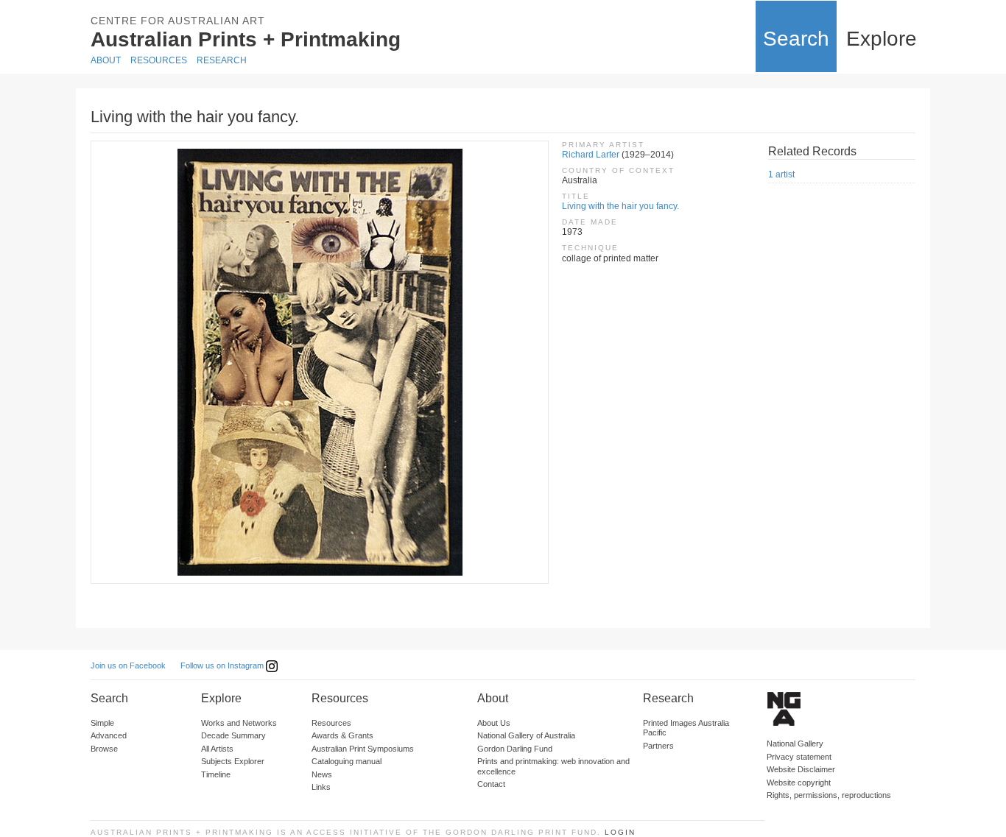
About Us (493, 722)
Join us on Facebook (128, 665)
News (322, 774)
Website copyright (799, 782)
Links (321, 787)
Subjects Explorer (232, 761)
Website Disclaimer (801, 769)
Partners (658, 745)
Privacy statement (799, 756)
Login (620, 832)
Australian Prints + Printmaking (246, 39)
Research (222, 60)
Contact (491, 784)
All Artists (217, 748)
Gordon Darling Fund (514, 748)
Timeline (216, 774)
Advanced (109, 735)
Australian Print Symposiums (363, 748)
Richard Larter (590, 154)
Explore (881, 38)
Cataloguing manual (346, 761)
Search (796, 38)
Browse (104, 748)
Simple (102, 722)
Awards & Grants (342, 735)
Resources (158, 60)
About (106, 60)
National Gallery (795, 743)
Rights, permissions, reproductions (829, 795)
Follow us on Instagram (223, 665)
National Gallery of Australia (526, 735)
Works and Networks (239, 722)
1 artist (781, 174)
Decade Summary (233, 735)
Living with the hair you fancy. (620, 206)
